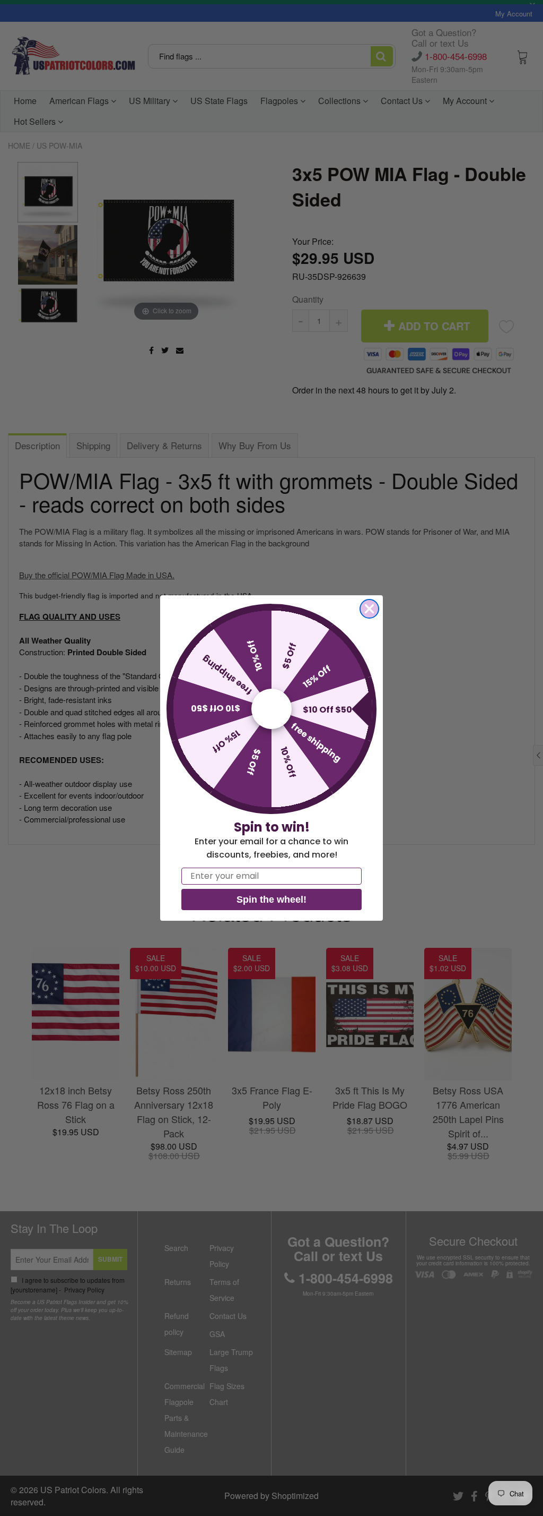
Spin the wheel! (271, 899)
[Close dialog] (369, 608)
